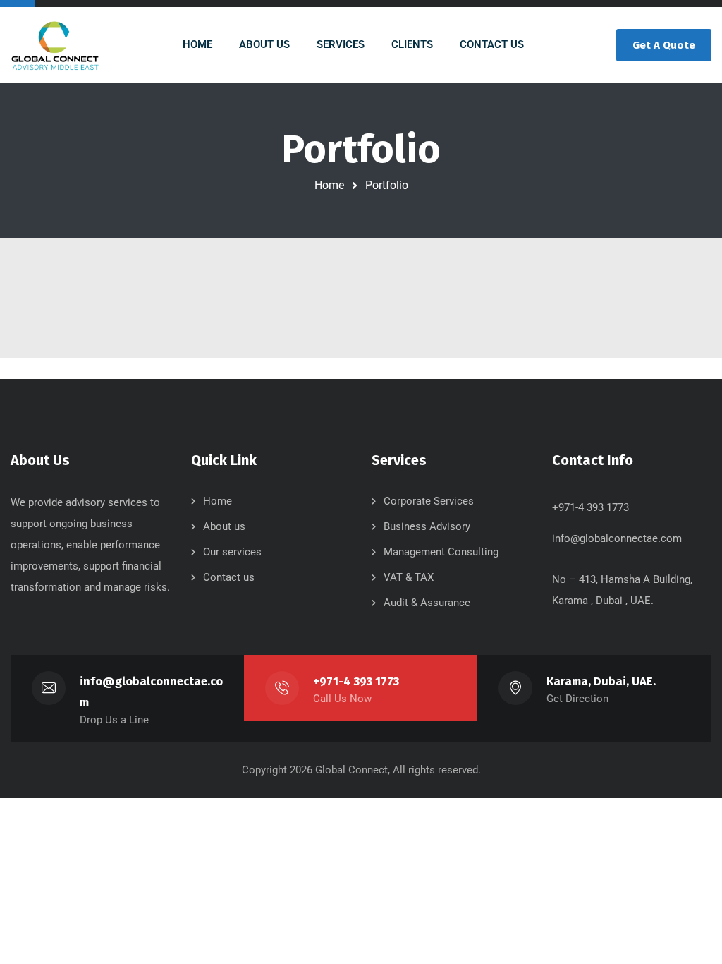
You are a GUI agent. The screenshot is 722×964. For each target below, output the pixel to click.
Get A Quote (663, 45)
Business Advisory (427, 526)
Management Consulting (441, 552)
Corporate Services (429, 501)
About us (224, 526)
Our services (232, 552)
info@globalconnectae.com (617, 538)
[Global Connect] (55, 45)
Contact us (229, 577)
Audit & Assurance (427, 602)
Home (329, 185)
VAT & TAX (409, 577)
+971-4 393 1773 (356, 681)
